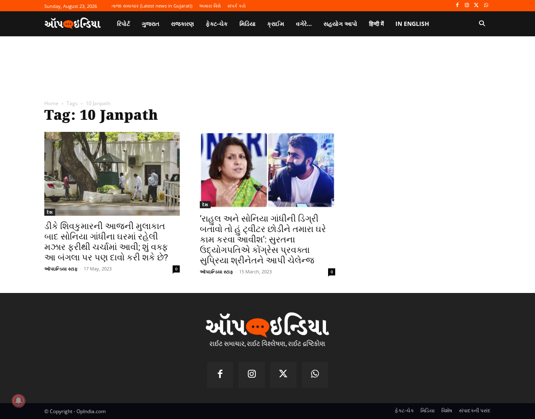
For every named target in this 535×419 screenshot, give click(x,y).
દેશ (50, 212)
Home (51, 103)
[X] (476, 5)
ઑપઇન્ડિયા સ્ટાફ (61, 268)
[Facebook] (457, 5)
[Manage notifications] (18, 400)
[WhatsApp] (486, 5)
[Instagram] (467, 5)
